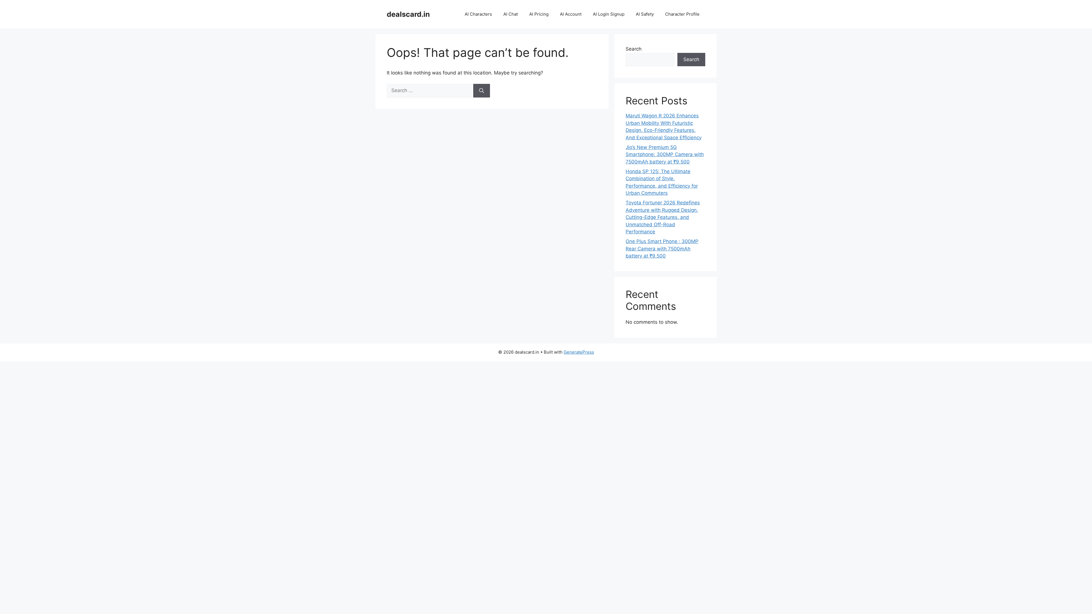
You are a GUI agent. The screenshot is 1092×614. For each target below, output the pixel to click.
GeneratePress (579, 352)
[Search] (481, 91)
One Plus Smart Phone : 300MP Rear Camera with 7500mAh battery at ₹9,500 (662, 248)
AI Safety (645, 14)
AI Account (571, 14)
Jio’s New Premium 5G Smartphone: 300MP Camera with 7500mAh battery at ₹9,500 (665, 154)
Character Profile (682, 14)
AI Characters (478, 14)
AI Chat (510, 14)
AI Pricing (539, 14)
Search (634, 49)
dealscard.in (408, 14)
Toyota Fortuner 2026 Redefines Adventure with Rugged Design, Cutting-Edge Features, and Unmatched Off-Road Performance (663, 217)
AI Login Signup (608, 14)
